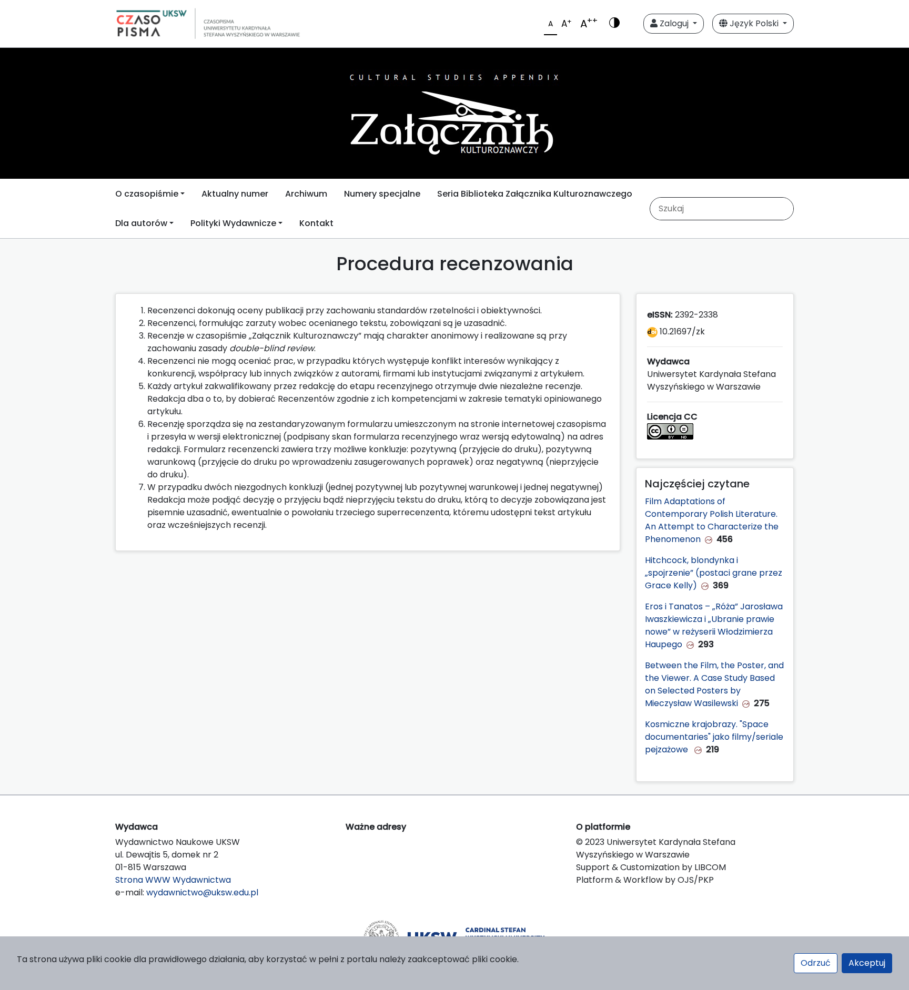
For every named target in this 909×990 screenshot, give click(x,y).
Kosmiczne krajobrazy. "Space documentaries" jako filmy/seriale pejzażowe (714, 737)
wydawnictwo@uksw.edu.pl (202, 892)
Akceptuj (867, 963)
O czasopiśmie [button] (146, 194)
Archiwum (306, 194)
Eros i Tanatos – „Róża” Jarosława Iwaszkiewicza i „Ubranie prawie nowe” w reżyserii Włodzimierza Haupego (714, 625)
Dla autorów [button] (141, 223)
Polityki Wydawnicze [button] (233, 223)
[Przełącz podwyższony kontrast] (614, 23)
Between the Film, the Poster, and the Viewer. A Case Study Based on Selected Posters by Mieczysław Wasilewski (714, 684)
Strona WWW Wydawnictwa (173, 880)
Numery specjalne (382, 194)
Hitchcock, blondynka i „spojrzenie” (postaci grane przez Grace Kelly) (713, 572)
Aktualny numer (234, 194)
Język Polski (754, 23)
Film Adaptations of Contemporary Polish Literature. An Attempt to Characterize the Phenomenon (712, 520)
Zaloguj (674, 23)
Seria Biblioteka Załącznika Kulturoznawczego (534, 194)
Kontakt (316, 223)
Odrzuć (816, 963)
